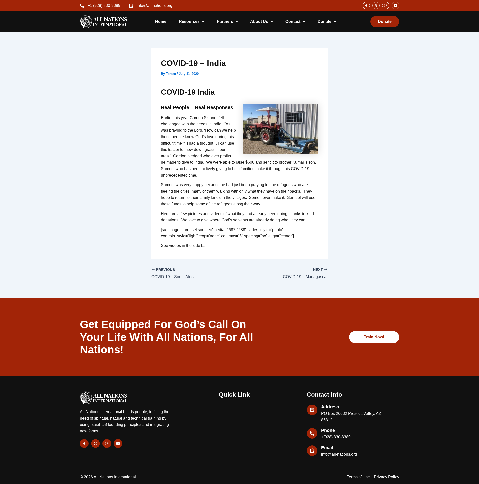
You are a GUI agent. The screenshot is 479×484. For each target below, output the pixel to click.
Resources (189, 21)
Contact (292, 21)
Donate (324, 21)
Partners (225, 21)
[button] (191, 21)
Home (160, 21)
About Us (259, 21)
